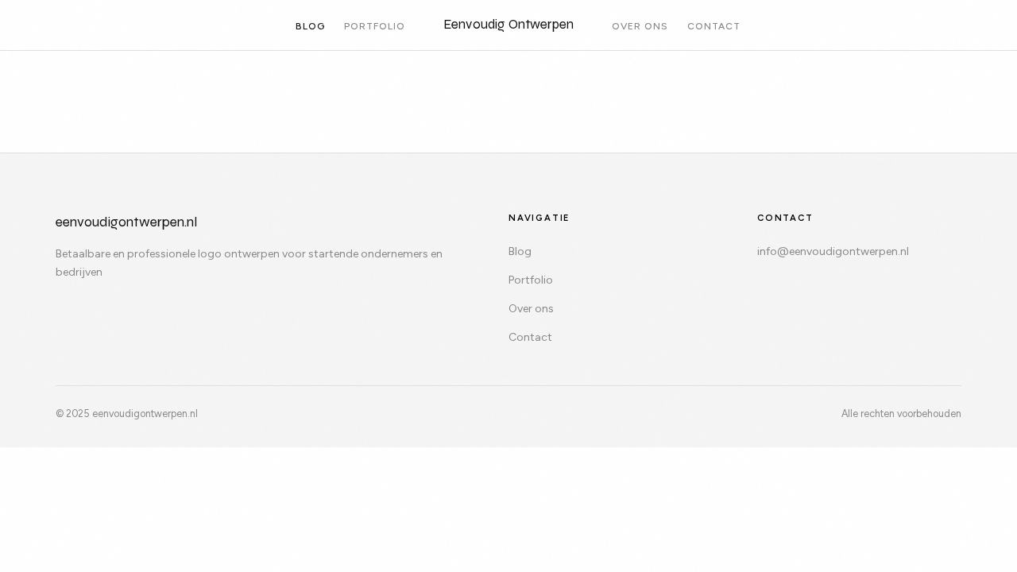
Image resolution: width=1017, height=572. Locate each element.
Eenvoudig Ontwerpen (508, 24)
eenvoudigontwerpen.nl (126, 222)
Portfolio (374, 26)
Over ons (640, 26)
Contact (714, 26)
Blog (310, 26)
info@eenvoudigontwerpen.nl (833, 251)
